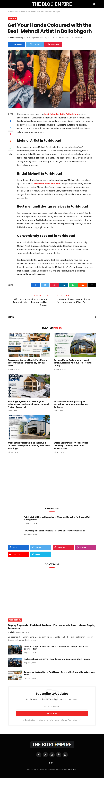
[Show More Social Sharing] (65, 44)
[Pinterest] (10, 134)
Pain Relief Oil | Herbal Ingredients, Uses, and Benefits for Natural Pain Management (57, 518)
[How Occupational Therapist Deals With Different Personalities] (15, 534)
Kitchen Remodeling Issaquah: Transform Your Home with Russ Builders (71, 404)
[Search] (93, 4)
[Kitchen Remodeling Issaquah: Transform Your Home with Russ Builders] (75, 386)
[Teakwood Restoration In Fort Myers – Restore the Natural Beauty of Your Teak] (29, 345)
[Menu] (10, 4)
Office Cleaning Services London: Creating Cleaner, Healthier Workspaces (71, 445)
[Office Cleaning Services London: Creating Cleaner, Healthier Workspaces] (75, 427)
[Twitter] (10, 128)
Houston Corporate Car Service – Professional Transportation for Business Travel (56, 647)
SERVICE (12, 18)
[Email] (10, 154)
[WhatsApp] (10, 148)
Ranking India (71, 769)
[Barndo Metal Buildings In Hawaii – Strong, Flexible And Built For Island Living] (75, 345)
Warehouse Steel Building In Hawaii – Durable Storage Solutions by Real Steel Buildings (29, 445)
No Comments (64, 38)
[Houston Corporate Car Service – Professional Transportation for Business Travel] (15, 649)
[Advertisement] (52, 483)
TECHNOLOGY (15, 620)
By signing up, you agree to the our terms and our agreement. (53, 720)
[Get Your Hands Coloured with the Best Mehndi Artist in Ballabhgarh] (52, 79)
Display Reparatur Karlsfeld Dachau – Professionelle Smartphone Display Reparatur (52, 627)
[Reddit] (10, 141)
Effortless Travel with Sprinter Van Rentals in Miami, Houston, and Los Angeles (30, 302)
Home (10, 12)
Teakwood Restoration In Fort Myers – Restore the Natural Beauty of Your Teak (28, 363)
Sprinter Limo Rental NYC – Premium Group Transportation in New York (58, 659)
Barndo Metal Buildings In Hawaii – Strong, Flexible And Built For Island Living (73, 363)
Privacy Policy (67, 720)
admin (12, 38)
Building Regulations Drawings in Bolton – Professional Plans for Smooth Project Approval (28, 404)
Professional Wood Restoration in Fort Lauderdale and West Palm (73, 301)
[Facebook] (10, 121)
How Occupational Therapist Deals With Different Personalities (54, 531)
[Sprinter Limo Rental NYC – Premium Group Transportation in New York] (15, 662)
